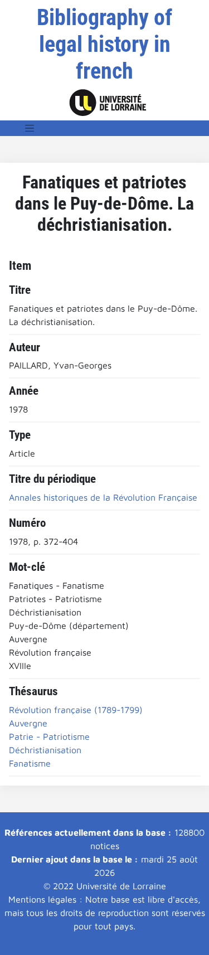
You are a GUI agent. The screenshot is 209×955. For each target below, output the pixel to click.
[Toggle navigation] (29, 128)
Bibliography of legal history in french (104, 44)
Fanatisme (30, 763)
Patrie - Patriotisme (49, 736)
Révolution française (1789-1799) (76, 710)
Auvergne (28, 723)
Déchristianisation (45, 750)
